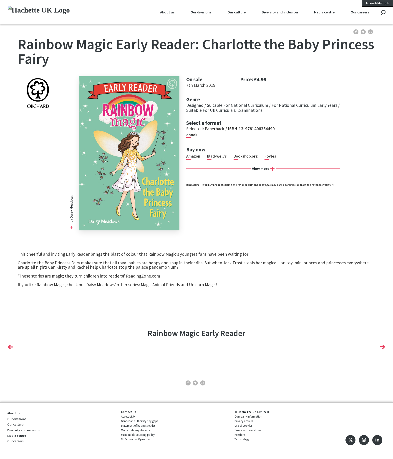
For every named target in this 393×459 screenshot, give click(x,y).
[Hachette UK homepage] (43, 12)
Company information (248, 416)
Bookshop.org (246, 156)
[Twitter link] (350, 440)
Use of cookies (243, 425)
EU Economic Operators (135, 439)
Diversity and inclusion (280, 12)
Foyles (270, 156)
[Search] (383, 13)
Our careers (360, 12)
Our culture (236, 12)
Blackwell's (217, 156)
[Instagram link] (364, 440)
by (71, 220)
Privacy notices (243, 421)
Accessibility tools (378, 3)
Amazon (193, 156)
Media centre (324, 12)
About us (167, 12)
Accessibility (128, 416)
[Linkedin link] (377, 440)
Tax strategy (241, 439)
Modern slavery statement (136, 430)
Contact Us (128, 412)
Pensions (239, 434)
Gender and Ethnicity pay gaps (139, 421)
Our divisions (201, 12)
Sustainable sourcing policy (138, 434)
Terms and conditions (247, 430)
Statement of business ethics (138, 425)
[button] (10, 347)
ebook (191, 134)
